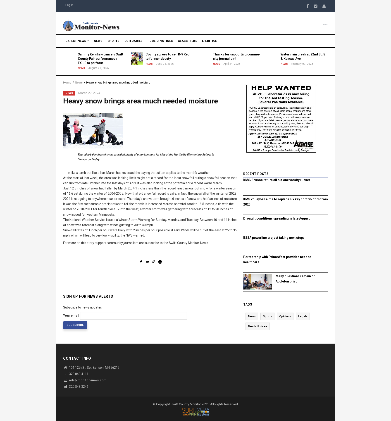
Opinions (285, 316)
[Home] (91, 25)
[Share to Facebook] (141, 261)
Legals (302, 316)
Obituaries (133, 41)
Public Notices (160, 41)
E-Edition (210, 41)
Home (67, 82)
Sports (113, 41)
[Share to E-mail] (147, 261)
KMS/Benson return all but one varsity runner (276, 180)
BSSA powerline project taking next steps (274, 237)
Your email (71, 315)
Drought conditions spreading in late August (276, 218)
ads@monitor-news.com (87, 380)
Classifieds (187, 41)
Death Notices (257, 326)
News (98, 41)
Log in (69, 5)
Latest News (76, 41)
